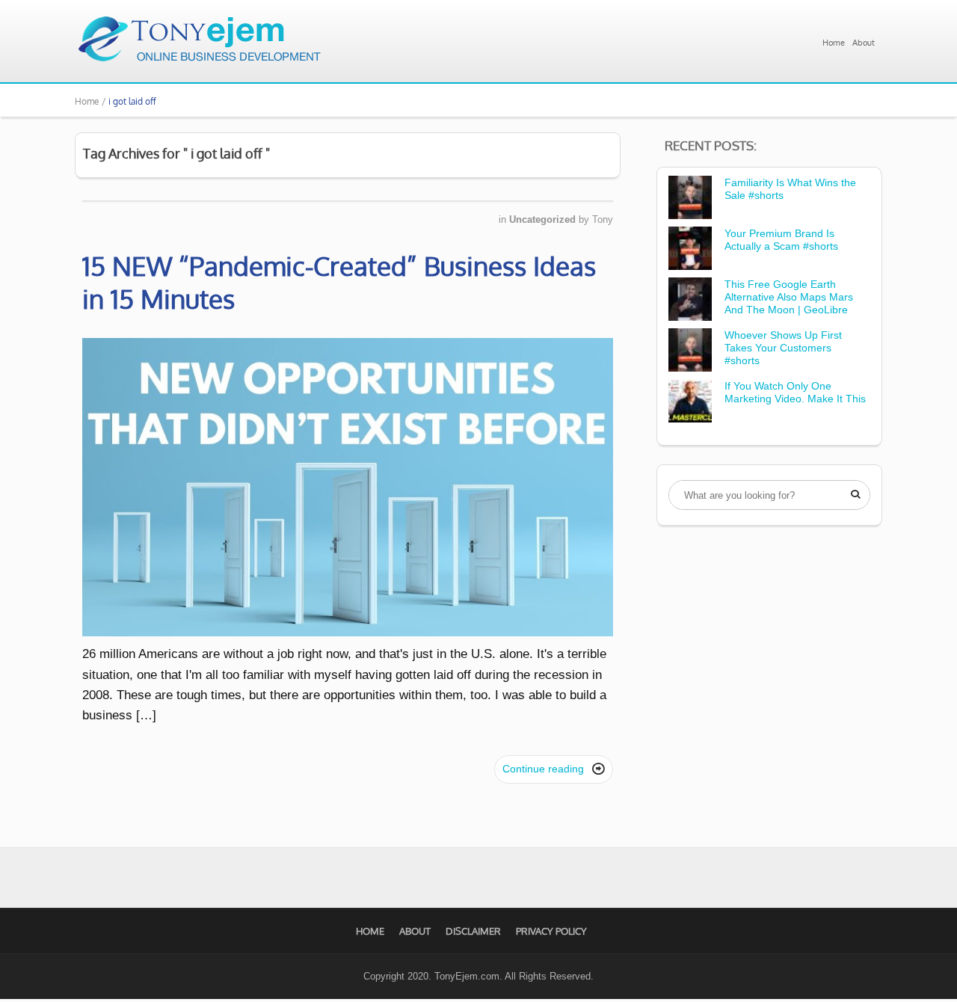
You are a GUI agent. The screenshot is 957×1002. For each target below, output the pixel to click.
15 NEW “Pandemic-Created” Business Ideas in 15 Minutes (339, 282)
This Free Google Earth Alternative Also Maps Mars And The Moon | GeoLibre (788, 297)
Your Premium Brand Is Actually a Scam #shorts (781, 239)
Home (833, 42)
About (863, 42)
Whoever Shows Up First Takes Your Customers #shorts (783, 347)
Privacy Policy (551, 931)
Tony (602, 219)
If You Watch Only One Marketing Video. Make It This (795, 392)
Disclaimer (473, 931)
